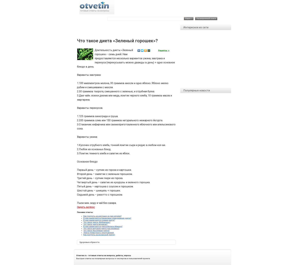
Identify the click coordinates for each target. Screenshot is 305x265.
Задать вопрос (86, 207)
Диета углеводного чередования (98, 233)
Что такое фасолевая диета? (96, 231)
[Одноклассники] (145, 50)
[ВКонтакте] (139, 50)
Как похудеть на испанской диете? (99, 235)
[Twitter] (142, 50)
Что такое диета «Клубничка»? (96, 222)
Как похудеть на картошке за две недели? (102, 216)
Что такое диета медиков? (95, 224)
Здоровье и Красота (89, 242)
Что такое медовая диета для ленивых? (101, 229)
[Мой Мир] (149, 50)
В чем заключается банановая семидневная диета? (107, 218)
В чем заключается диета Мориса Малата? (102, 226)
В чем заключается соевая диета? (99, 220)
